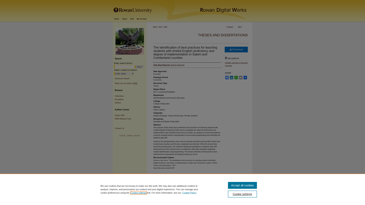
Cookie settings (138, 193)
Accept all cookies (242, 185)
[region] (182, 189)
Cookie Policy (189, 193)
